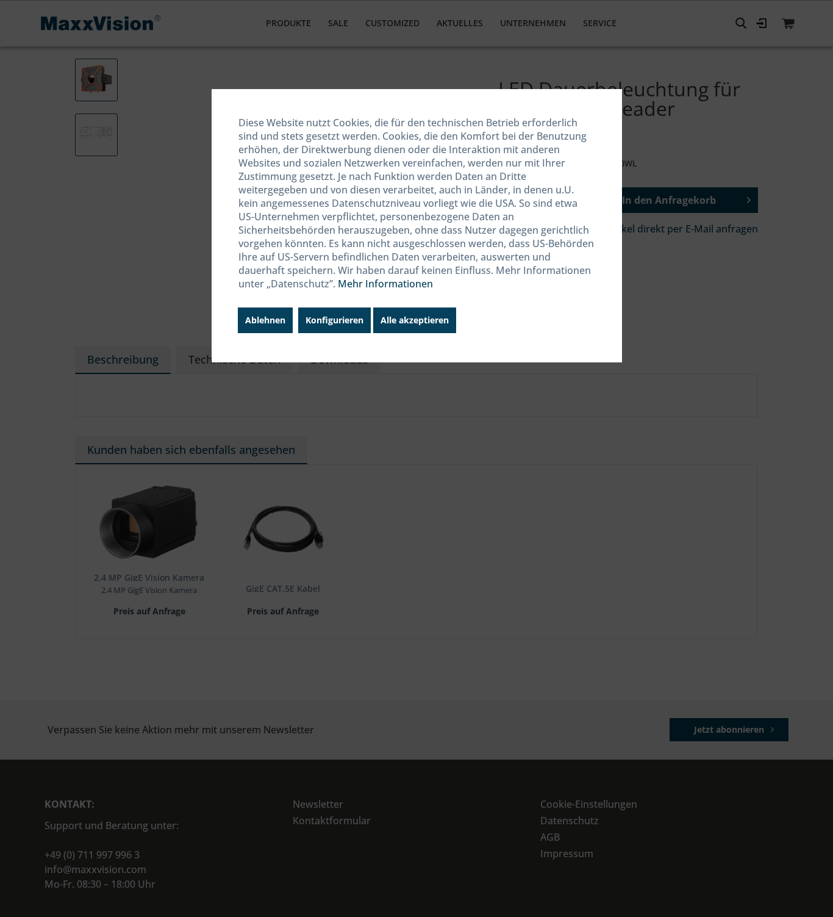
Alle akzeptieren (415, 320)
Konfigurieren (334, 320)
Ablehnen (265, 320)
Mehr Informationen (385, 283)
